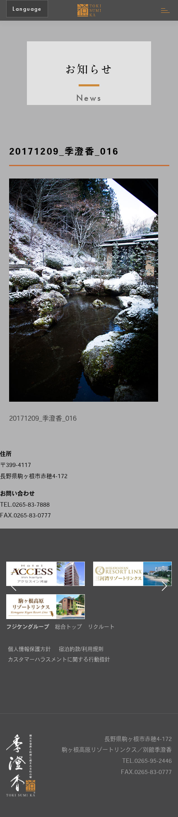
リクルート (101, 627)
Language (27, 8)
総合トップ (68, 627)
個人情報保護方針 (29, 649)
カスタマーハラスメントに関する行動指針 (59, 659)
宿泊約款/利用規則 (81, 649)
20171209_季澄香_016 (43, 419)
